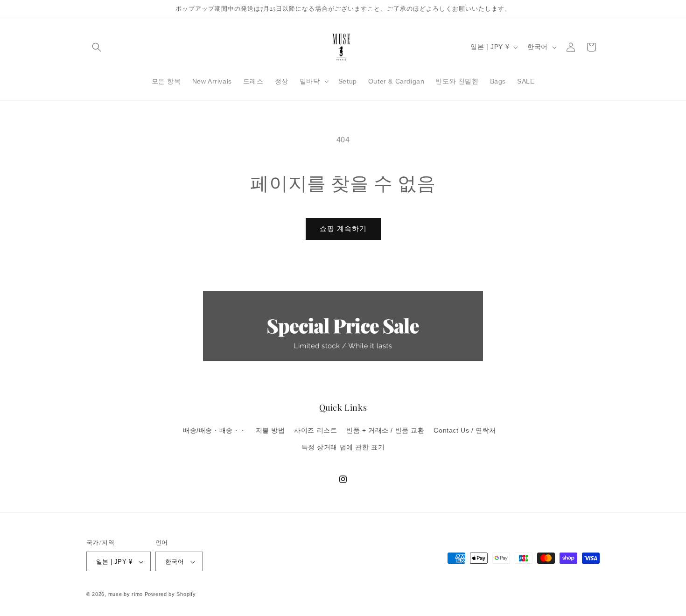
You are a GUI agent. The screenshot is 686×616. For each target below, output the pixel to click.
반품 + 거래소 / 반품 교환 (385, 430)
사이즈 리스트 (315, 430)
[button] (96, 47)
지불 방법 (270, 430)
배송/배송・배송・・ (214, 430)
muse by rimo (126, 594)
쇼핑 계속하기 (343, 228)
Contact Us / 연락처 (465, 430)
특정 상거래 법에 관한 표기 (343, 447)
